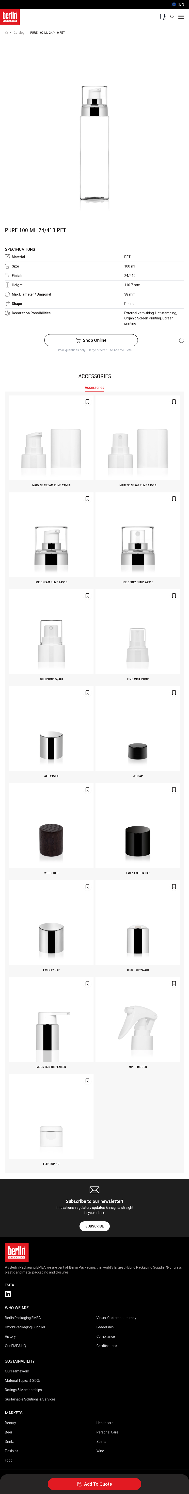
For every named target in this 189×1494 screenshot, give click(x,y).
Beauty (10, 1423)
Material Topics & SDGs (23, 1381)
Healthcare (104, 1423)
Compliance (105, 1336)
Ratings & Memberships (23, 1390)
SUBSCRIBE (94, 1226)
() (177, 4)
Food (9, 1460)
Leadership (105, 1327)
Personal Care (107, 1432)
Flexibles (11, 1451)
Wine (100, 1451)
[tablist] (94, 388)
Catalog (19, 32)
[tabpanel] (94, 782)
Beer (8, 1432)
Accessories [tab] (94, 387)
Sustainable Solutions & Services (30, 1399)
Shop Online (95, 340)
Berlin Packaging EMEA (23, 1318)
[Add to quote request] (87, 401)
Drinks (10, 1442)
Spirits (101, 1442)
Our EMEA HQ (15, 1346)
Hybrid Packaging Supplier (25, 1327)
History (10, 1336)
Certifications (106, 1346)
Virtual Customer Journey (116, 1318)
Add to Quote (98, 1484)
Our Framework (17, 1371)
